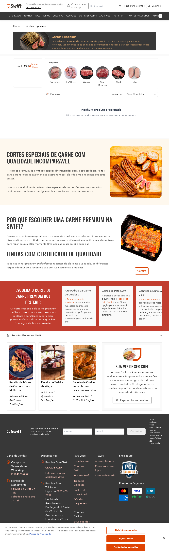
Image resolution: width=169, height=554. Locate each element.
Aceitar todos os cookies (126, 547)
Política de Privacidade (40, 533)
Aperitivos (104, 16)
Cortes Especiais (88, 16)
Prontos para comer (138, 16)
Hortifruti (118, 16)
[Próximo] (160, 16)
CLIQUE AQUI (54, 467)
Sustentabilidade (105, 475)
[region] (84, 538)
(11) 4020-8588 (20, 474)
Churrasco (15, 16)
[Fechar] (163, 537)
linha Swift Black (149, 299)
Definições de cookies (126, 530)
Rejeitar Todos (126, 538)
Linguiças (58, 16)
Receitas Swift (82, 461)
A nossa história (104, 461)
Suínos (46, 16)
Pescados (71, 16)
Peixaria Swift (82, 475)
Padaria (156, 16)
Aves (37, 16)
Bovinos (28, 16)
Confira (141, 271)
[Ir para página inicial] (14, 6)
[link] (33, 7)
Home (16, 26)
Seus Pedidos (82, 522)
